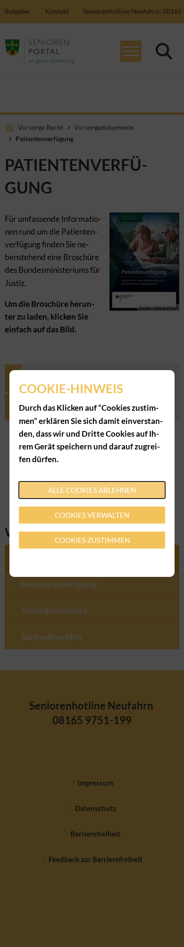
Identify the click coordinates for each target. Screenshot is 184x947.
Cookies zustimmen (92, 540)
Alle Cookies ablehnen (92, 490)
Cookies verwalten (92, 515)
